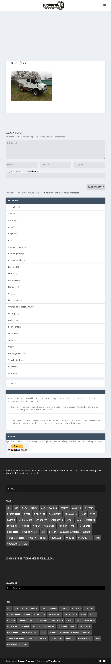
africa (34, 508)
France (11, 273)
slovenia (12, 333)
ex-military (55, 514)
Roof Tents (13, 327)
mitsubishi (12, 526)
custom (89, 508)
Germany (12, 280)
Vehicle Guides (15, 360)
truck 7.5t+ (56, 538)
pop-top (62, 526)
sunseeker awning (69, 532)
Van (98, 538)
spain (10, 340)
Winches (12, 366)
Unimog (70, 538)
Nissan (25, 526)
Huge (83, 514)
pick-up (36, 526)
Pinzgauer (49, 526)
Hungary (12, 287)
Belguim (12, 233)
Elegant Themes (26, 661)
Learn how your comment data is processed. (60, 192)
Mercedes (90, 520)
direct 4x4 (39, 514)
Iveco (92, 514)
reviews (11, 320)
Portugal (12, 313)
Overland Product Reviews (20, 306)
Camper (64, 508)
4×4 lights (12, 207)
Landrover (41, 520)
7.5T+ (24, 508)
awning (53, 508)
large (70, 520)
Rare (73, 526)
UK (9, 347)
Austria (11, 213)
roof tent (12, 532)
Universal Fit (85, 538)
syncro (87, 532)
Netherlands (14, 300)
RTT (43, 532)
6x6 (16, 508)
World (11, 373)
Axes (10, 227)
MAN (78, 520)
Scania (52, 532)
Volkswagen (13, 544)
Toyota (32, 538)
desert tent (13, 514)
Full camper (70, 514)
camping (76, 508)
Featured (12, 267)
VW (25, 544)
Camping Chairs (15, 247)
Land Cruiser (25, 520)
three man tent (15, 538)
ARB (43, 508)
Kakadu (11, 520)
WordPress (54, 661)
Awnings (12, 220)
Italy (10, 293)
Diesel (27, 514)
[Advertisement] (55, 31)
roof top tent (29, 532)
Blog (10, 240)
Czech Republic (15, 260)
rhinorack (84, 526)
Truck (43, 538)
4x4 (9, 508)
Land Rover (57, 520)
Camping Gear (15, 253)
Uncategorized (15, 353)
